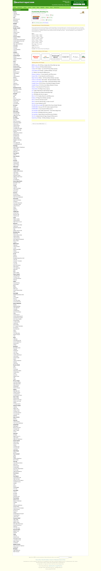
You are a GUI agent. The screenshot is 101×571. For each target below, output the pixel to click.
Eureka (14, 106)
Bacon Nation (15, 459)
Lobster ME (15, 323)
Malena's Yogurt (16, 522)
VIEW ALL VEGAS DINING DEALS (38, 123)
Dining (25, 7)
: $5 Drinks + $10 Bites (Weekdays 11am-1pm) (44, 70)
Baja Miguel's (15, 426)
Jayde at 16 (15, 226)
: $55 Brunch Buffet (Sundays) (41, 66)
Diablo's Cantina (16, 218)
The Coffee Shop (16, 528)
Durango (15, 93)
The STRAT (15, 490)
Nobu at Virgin (16, 541)
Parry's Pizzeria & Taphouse (18, 545)
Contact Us (52, 559)
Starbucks (15, 526)
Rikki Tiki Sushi (16, 551)
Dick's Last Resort (16, 121)
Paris (14, 286)
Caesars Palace (16, 36)
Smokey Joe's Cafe (17, 401)
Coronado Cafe (16, 428)
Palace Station (16, 274)
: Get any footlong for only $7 (39, 103)
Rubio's (14, 16)
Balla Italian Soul (16, 390)
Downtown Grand (17, 87)
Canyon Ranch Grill (17, 477)
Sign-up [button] (83, 4)
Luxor (14, 217)
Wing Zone (15, 151)
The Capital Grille (16, 142)
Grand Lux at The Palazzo (18, 480)
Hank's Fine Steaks (17, 188)
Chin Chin (15, 259)
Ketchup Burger (16, 320)
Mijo (14, 96)
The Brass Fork (16, 411)
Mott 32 (14, 486)
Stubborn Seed (16, 376)
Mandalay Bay (16, 232)
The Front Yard (16, 113)
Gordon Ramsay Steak (17, 290)
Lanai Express (16, 163)
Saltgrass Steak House (17, 176)
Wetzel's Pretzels (16, 334)
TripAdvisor (49, 19)
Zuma (14, 86)
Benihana (15, 131)
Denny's (14, 57)
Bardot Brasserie (16, 19)
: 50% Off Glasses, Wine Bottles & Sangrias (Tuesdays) (46, 83)
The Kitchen (15, 542)
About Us (61, 559)
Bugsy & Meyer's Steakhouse (19, 147)
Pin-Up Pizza (15, 194)
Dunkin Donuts (16, 134)
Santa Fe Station (17, 405)
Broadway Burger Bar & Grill (18, 258)
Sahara (14, 389)
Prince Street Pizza (17, 99)
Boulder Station (16, 28)
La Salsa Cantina (16, 321)
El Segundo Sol (16, 135)
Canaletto (15, 502)
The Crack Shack (16, 300)
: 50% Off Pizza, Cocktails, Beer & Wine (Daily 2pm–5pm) (46, 65)
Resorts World (16, 365)
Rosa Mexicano (16, 328)
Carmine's (15, 38)
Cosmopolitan (16, 69)
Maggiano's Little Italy (17, 139)
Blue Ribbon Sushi (16, 182)
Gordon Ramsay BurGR (18, 316)
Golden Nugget (16, 169)
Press (14, 157)
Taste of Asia (15, 437)
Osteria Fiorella (16, 357)
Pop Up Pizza (16, 343)
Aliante (14, 11)
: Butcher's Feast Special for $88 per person (41, 72)
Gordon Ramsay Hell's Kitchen (19, 39)
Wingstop (15, 35)
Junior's (14, 373)
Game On (15, 30)
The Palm (15, 48)
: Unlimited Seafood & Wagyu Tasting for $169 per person (44, 116)
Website (44, 17)
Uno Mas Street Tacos (17, 395)
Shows (47, 7)
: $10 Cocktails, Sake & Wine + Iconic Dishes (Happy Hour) (46, 110)
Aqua (14, 366)
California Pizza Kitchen (17, 132)
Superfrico (15, 83)
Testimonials (67, 2)
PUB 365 (15, 532)
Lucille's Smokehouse (17, 354)
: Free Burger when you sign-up (41, 88)
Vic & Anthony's (16, 179)
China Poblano (16, 73)
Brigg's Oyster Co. (16, 436)
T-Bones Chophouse (17, 360)
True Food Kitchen (16, 49)
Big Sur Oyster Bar (17, 427)
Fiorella (14, 95)
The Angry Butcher (17, 403)
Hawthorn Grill (16, 215)
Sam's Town (16, 396)
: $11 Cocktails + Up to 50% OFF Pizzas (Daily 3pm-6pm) (44, 68)
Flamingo (15, 145)
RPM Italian (15, 45)
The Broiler (15, 33)
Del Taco (15, 119)
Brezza (14, 367)
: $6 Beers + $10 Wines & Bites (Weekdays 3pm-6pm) (45, 77)
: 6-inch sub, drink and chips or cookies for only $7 (43, 101)
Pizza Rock (15, 90)
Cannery (15, 52)
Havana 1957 (15, 148)
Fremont (15, 160)
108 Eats (15, 491)
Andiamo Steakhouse (17, 458)
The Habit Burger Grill (17, 144)
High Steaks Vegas (17, 383)
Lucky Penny (15, 189)
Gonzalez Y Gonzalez (17, 260)
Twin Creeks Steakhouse (18, 423)
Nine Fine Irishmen (17, 265)
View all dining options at (41, 22)
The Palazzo (16, 476)
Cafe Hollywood (16, 307)
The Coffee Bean (16, 333)
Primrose (15, 298)
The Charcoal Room (17, 278)
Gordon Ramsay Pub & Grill (18, 41)
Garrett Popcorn (16, 314)
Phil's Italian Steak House (18, 523)
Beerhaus (15, 256)
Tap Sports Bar (16, 252)
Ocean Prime (15, 80)
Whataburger (15, 547)
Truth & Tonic (15, 516)
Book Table (50, 17)
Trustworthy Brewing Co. (43, 9)
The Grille (15, 178)
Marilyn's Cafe (16, 531)
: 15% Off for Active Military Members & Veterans (45, 85)
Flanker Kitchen (16, 236)
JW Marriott (15, 211)
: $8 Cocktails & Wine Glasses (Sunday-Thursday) (46, 105)
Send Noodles (16, 284)
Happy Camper (16, 137)
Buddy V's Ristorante (17, 500)
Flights (14, 313)
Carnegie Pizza (16, 310)
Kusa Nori (15, 374)
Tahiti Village (16, 450)
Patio (14, 229)
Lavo (14, 484)
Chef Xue (15, 535)
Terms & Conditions (45, 559)
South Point (15, 424)
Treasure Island (16, 518)
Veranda (14, 159)
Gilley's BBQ (15, 519)
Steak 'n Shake (16, 54)
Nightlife (42, 7)
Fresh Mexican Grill (17, 340)
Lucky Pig (15, 263)
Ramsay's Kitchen (16, 195)
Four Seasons (16, 156)
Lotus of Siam (16, 353)
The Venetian (16, 498)
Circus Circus (16, 66)
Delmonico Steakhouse (17, 505)
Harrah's (15, 192)
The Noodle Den (16, 393)
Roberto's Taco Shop (17, 399)
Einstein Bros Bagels (17, 67)
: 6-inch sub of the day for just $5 (39, 99)
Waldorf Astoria (16, 544)
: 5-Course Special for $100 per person (42, 108)
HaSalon (15, 483)
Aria (14, 17)
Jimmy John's (16, 124)
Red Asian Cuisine (16, 175)
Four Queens (16, 153)
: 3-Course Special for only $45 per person (43, 76)
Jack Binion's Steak (17, 204)
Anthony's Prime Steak (17, 224)
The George (15, 102)
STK (14, 81)
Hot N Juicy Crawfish (17, 89)
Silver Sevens (16, 417)
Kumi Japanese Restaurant (18, 239)
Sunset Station (16, 440)
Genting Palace (16, 372)
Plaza (14, 337)
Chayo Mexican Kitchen (17, 462)
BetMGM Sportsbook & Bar (18, 294)
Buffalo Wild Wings (16, 306)
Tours (51, 7)
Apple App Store (52, 565)
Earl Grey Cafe (16, 214)
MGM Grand (16, 243)
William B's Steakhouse (17, 439)
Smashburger (16, 386)
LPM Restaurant (16, 76)
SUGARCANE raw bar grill (18, 513)
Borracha (15, 184)
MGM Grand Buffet (17, 249)
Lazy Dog (15, 352)
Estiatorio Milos (16, 506)
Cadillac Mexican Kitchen (18, 171)
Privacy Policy (38, 559)
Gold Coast (15, 166)
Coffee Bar (15, 339)
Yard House (15, 363)
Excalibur (15, 117)
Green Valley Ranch (17, 181)
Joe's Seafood (16, 42)
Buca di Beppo (16, 118)
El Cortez (15, 105)
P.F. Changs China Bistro (18, 326)
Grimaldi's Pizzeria (16, 481)
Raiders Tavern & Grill (17, 230)
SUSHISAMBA (16, 487)
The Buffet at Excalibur (17, 128)
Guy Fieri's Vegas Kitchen (18, 468)
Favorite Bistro (16, 467)
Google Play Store (59, 565)
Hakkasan (15, 245)
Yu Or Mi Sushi (16, 103)
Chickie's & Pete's (16, 392)
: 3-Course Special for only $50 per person (44, 74)
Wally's (14, 379)
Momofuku (15, 79)
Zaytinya (15, 50)
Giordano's (15, 201)
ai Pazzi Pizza (16, 213)
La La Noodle (15, 297)
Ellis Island (15, 111)
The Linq (15, 461)
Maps (38, 7)
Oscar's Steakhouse (17, 341)
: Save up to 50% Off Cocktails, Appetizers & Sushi (44, 107)
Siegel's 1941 (15, 108)
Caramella (15, 309)
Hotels (34, 7)
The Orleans (16, 473)
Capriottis (15, 13)
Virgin (14, 534)
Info (48, 15)
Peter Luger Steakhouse (18, 43)
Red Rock (15, 346)
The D (14, 457)
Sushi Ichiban (15, 109)
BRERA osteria (16, 499)
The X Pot (15, 488)
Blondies (15, 304)
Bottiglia (14, 185)
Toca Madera (15, 21)
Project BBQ (15, 64)
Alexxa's (15, 287)
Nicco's (14, 97)
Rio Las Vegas (16, 380)
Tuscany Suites (16, 529)
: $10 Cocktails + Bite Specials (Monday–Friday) (46, 79)
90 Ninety (15, 434)
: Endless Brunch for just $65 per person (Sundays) (44, 114)
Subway (14, 59)
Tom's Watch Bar (16, 268)
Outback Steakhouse (17, 58)
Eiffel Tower (15, 288)
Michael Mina (15, 26)
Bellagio (15, 23)
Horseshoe (15, 198)
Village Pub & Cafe (16, 115)
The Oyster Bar (16, 414)
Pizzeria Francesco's (17, 525)
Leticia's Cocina (16, 32)
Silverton (15, 420)
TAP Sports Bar (16, 126)
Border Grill (15, 233)
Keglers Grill (15, 408)
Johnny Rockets (16, 14)
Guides (29, 7)
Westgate (15, 548)
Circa (14, 61)
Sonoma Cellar (16, 443)
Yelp (44, 19)
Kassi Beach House (17, 538)
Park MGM (15, 293)
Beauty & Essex (16, 71)
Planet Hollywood (17, 303)
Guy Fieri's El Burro (17, 382)
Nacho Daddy (16, 324)
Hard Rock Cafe (16, 496)
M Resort (15, 223)
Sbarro (14, 141)
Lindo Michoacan (16, 275)
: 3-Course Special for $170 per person (40, 86)
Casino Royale (16, 55)
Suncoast (15, 433)
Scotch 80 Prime (16, 282)
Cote (14, 503)
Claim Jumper (16, 173)
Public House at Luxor (17, 221)
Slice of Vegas (16, 240)
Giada (14, 455)
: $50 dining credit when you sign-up (39, 94)
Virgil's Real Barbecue (17, 471)
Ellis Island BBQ (16, 112)
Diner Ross (15, 464)
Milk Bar (14, 77)
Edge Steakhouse (16, 550)
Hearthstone (15, 350)
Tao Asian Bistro (16, 515)
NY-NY (14, 253)
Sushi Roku (15, 46)
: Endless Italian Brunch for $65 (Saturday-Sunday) (42, 90)
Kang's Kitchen (16, 385)
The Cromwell (16, 454)
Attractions (19, 7)
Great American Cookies (18, 317)
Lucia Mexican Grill (17, 539)
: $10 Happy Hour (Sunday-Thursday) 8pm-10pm (42, 92)
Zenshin (14, 431)
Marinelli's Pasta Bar (17, 227)
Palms (14, 281)
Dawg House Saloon (17, 370)
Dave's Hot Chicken (17, 200)
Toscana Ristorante (17, 301)
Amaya (14, 70)
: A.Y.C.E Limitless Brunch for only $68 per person (43, 96)
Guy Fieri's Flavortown (17, 202)
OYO (14, 271)
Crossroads (15, 369)
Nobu (14, 291)
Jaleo (14, 74)
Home (14, 7)
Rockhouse (15, 510)
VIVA (14, 377)
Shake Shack (15, 266)
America (14, 255)
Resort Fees (56, 7)
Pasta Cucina (15, 442)
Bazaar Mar (15, 20)
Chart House (15, 172)
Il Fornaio (15, 262)
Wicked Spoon (16, 84)
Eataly (14, 296)
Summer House (16, 100)
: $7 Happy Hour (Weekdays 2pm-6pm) (41, 97)
